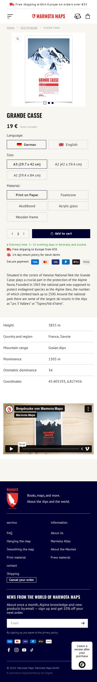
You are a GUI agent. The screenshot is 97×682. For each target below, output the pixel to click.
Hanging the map (19, 541)
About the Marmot (63, 549)
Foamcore (68, 195)
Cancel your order (21, 580)
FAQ (9, 533)
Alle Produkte (29, 28)
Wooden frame (27, 217)
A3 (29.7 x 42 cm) (27, 164)
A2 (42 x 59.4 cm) (68, 164)
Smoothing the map (20, 549)
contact (12, 565)
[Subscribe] (83, 623)
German (30, 144)
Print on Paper (27, 195)
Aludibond (27, 206)
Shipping (13, 574)
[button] (10, 16)
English (72, 144)
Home (10, 28)
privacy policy (50, 632)
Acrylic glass (68, 206)
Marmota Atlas (61, 541)
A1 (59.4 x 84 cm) (27, 175)
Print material (16, 557)
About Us (57, 533)
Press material (60, 557)
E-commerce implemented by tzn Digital (30, 673)
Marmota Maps (25, 668)
